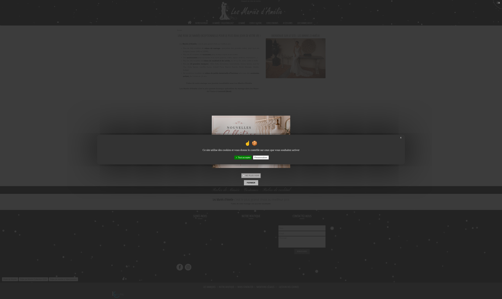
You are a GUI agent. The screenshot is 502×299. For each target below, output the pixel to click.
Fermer (251, 183)
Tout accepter (243, 157)
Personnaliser (260, 157)
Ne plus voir (252, 176)
